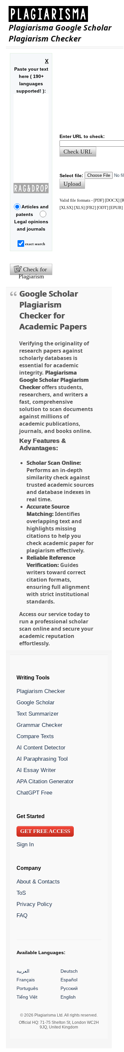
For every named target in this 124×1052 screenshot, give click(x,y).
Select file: (71, 175)
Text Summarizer (38, 713)
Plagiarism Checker (41, 691)
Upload (72, 183)
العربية (23, 971)
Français (26, 979)
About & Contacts (38, 881)
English (68, 997)
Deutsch (69, 971)
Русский (69, 988)
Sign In (25, 844)
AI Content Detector (41, 747)
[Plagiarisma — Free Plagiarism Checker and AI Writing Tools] (65, 14)
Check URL (77, 151)
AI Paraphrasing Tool (42, 758)
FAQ (22, 915)
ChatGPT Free (34, 792)
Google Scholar (36, 702)
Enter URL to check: (82, 136)
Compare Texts (35, 736)
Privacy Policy (34, 904)
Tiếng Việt (27, 997)
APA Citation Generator (45, 781)
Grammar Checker (39, 725)
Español (69, 979)
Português (27, 988)
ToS (21, 892)
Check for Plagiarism (33, 270)
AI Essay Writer (36, 770)
